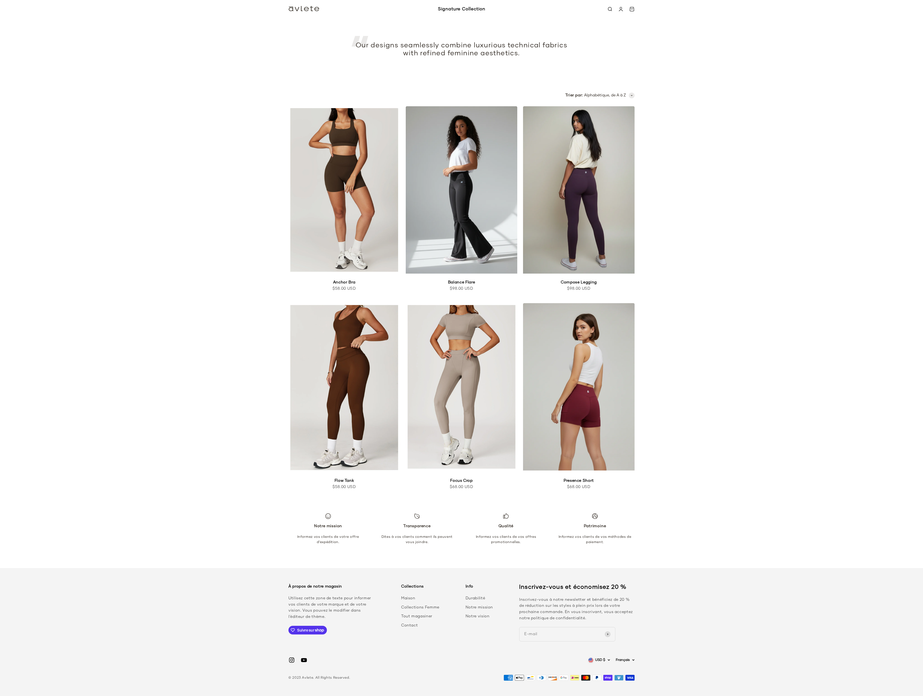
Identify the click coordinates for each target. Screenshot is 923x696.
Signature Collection (461, 9)
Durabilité (475, 598)
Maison (408, 598)
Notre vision (478, 616)
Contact (409, 625)
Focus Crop (461, 481)
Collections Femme (420, 607)
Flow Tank (344, 481)
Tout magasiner (416, 616)
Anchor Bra (344, 282)
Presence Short (579, 481)
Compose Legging (579, 282)
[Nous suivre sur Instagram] (291, 660)
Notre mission (479, 607)
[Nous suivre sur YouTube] (304, 660)
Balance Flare (461, 282)
